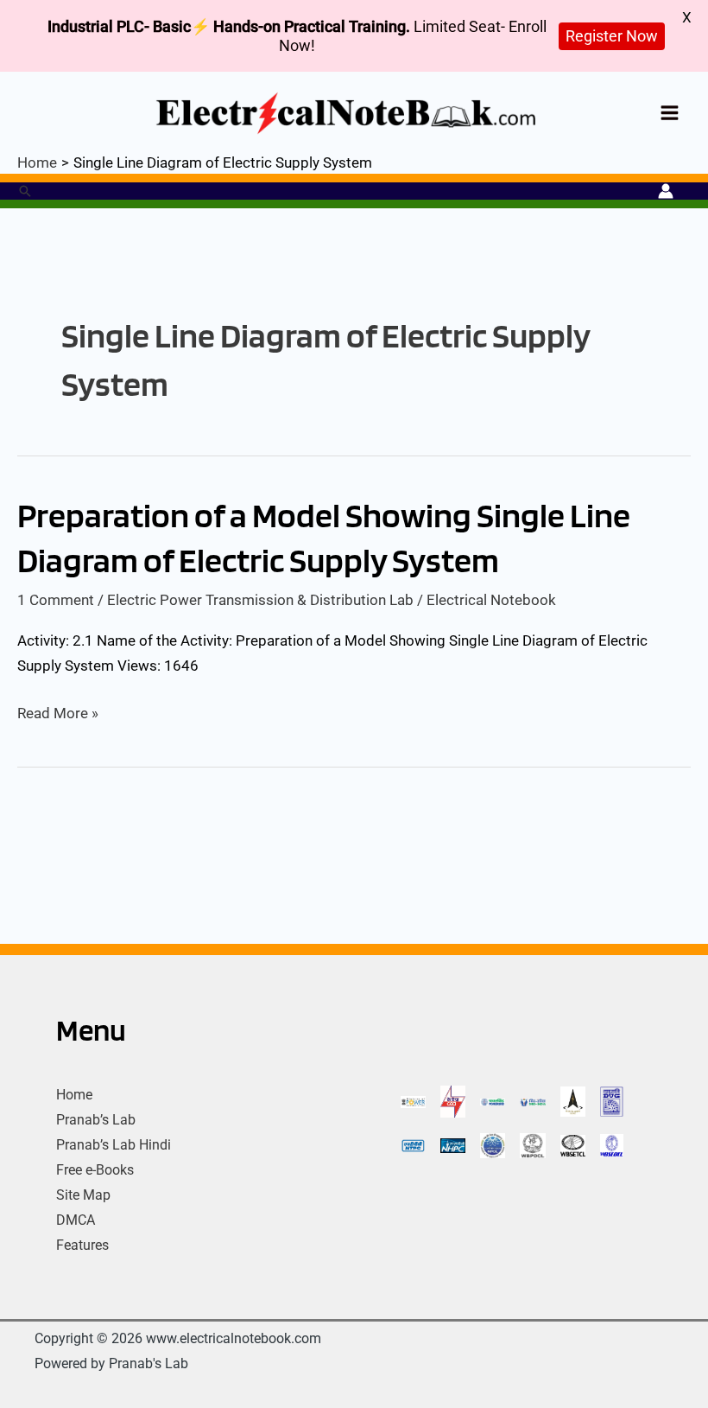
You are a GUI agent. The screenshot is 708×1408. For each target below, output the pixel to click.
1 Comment (55, 599)
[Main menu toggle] (670, 113)
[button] (25, 191)
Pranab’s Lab (96, 1120)
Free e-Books (95, 1170)
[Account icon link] (665, 191)
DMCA (75, 1220)
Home (74, 1094)
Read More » (57, 713)
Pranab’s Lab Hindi (113, 1145)
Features (82, 1245)
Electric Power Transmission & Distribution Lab (260, 599)
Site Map (83, 1195)
